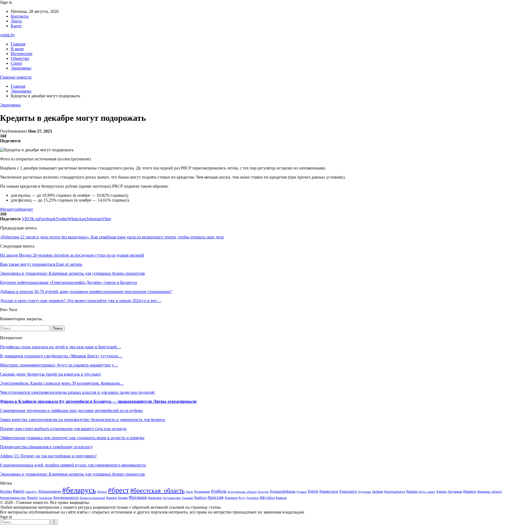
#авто (18, 491)
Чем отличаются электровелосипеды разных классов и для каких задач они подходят (77, 392)
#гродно (263, 491)
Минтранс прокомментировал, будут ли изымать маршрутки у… (59, 365)
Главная (18, 44)
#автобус (31, 491)
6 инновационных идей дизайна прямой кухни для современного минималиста (73, 465)
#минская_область (489, 491)
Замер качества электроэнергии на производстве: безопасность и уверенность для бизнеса (82, 419)
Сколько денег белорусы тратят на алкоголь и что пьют (50, 374)
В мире (17, 49)
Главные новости (16, 77)
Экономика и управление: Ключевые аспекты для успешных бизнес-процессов (72, 474)
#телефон (253, 497)
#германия (202, 491)
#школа (281, 498)
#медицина (455, 491)
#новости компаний (92, 497)
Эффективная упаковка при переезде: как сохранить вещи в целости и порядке (72, 437)
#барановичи (49, 491)
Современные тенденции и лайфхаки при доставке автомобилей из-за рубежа (71, 410)
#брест (118, 490)
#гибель (218, 491)
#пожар (123, 498)
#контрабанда (394, 491)
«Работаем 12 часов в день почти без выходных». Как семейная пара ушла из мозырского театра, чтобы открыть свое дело (112, 237)
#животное (328, 491)
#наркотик (45, 497)
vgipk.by (7, 35)
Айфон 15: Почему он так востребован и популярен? (48, 456)
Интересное (21, 53)
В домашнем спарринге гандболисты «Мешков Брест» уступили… (61, 356)
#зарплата (348, 491)
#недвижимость (66, 498)
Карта (16, 26)
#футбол (267, 497)
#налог (32, 498)
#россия (215, 497)
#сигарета (231, 498)
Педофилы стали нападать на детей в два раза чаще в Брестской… (60, 347)
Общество (20, 58)
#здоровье (364, 491)
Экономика (21, 68)
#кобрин (377, 491)
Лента (16, 21)
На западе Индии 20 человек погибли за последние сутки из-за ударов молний (72, 255)
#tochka (6, 491)
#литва (441, 491)
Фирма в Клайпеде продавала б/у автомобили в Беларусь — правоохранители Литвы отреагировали (98, 401)
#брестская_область (157, 490)
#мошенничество (13, 498)
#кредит (25, 209)
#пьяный (187, 497)
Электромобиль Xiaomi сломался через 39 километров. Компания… (62, 383)
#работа (200, 497)
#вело (189, 491)
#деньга (302, 491)
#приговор (155, 498)
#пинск (111, 498)
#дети (313, 491)
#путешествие (172, 497)
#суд (242, 498)
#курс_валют (427, 491)
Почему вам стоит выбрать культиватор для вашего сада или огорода (63, 428)
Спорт (16, 63)
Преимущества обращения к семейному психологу (46, 447)
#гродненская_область (242, 491)
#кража (412, 491)
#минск (469, 491)
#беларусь (9, 209)
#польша (138, 497)
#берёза (102, 491)
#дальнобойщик (283, 491)
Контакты (20, 16)
